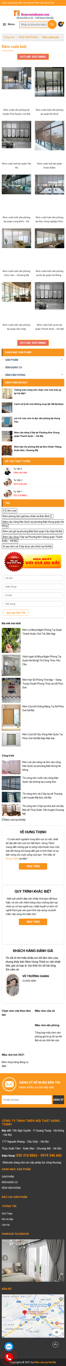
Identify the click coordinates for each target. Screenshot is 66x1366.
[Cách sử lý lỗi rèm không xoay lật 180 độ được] (7, 407)
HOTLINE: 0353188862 (33, 56)
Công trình (8, 755)
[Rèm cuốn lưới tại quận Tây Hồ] (16, 140)
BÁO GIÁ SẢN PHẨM (14, 1197)
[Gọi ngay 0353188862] (8, 1357)
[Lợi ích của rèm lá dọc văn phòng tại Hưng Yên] (7, 422)
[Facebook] (33, 1260)
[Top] (55, 1344)
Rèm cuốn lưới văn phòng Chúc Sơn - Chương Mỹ (16, 273)
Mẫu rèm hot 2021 (13, 1054)
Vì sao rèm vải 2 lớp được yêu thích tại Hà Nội (27, 546)
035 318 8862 (20, 495)
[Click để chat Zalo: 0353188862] (8, 1346)
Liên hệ (6, 1224)
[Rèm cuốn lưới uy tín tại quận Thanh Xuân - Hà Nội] (49, 301)
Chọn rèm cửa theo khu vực (16, 1012)
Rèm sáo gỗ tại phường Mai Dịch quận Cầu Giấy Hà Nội (32, 531)
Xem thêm (33, 866)
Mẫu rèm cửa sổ (45, 1010)
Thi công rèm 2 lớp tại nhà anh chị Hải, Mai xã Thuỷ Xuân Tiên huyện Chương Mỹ (43, 810)
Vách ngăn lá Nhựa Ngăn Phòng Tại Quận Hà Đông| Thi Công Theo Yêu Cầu (41, 660)
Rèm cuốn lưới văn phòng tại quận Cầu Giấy (16, 327)
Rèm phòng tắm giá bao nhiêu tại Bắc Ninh (26, 516)
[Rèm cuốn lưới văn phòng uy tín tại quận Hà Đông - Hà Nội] (49, 247)
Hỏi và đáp (7, 1219)
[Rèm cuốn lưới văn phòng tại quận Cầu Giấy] (16, 301)
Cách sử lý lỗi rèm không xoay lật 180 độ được (39, 404)
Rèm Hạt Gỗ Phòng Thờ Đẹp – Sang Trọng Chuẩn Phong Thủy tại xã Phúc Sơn (42, 683)
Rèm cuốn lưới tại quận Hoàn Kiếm (49, 165)
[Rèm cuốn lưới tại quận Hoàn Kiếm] (49, 140)
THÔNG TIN (9, 1206)
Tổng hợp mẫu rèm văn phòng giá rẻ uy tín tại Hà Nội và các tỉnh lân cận (48, 1036)
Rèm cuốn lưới (50, 37)
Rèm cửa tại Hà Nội (45, 1362)
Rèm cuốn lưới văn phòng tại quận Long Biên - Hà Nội (16, 219)
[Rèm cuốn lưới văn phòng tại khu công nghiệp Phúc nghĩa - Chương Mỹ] (49, 194)
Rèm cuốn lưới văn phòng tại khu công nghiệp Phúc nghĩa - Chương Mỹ (49, 219)
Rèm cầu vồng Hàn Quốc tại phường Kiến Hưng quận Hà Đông (33, 523)
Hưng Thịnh (12, 858)
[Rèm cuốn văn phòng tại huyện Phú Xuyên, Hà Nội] (16, 86)
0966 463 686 (20, 472)
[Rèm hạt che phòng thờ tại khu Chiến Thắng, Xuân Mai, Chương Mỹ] (7, 450)
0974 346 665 (20, 484)
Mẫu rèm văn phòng (47, 1025)
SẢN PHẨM (11, 359)
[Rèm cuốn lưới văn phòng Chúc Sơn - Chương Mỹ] (16, 247)
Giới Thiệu (7, 1213)
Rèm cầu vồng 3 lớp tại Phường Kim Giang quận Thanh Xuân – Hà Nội (32, 539)
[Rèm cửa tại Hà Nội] (33, 15)
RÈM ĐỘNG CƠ (13, 367)
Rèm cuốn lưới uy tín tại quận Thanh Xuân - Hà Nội (49, 327)
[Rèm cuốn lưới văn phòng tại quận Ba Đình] (49, 86)
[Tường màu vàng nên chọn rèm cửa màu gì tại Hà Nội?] (7, 393)
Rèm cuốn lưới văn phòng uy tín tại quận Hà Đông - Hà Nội (49, 273)
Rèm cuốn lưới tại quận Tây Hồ (16, 165)
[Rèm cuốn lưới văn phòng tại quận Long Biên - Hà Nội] (16, 194)
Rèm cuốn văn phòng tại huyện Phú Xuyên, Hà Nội (16, 112)
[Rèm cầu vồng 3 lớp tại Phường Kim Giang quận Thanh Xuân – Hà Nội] (7, 436)
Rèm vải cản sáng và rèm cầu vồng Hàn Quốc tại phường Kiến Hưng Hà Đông (41, 766)
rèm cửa (11, 510)
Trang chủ (9, 37)
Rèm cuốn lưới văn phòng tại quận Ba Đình (49, 112)
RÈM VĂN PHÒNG (28, 37)
